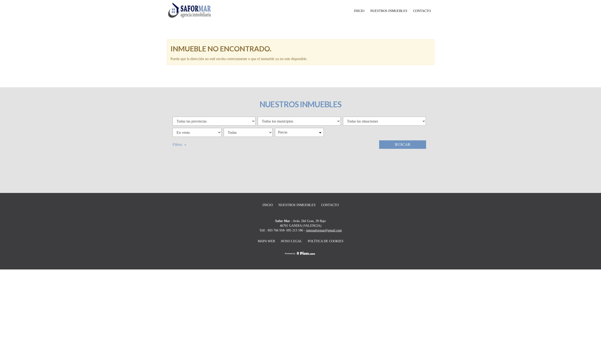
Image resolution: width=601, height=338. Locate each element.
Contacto (422, 11)
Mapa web (266, 241)
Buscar (402, 144)
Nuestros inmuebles (388, 11)
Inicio (359, 11)
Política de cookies (325, 241)
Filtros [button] (177, 144)
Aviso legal (291, 241)
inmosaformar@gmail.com (324, 230)
